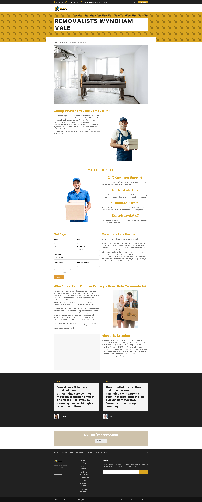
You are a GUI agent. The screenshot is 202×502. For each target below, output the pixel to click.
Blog (71, 452)
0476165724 (101, 441)
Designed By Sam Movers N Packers (134, 500)
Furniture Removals (84, 473)
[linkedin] (132, 2)
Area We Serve (101, 452)
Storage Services (83, 484)
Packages (89, 452)
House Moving (83, 462)
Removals (63, 42)
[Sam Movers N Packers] (61, 8)
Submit (59, 277)
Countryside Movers (85, 479)
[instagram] (135, 2)
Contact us (80, 452)
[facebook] (129, 2)
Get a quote (143, 2)
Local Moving (83, 467)
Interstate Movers (84, 490)
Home (55, 42)
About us (64, 452)
